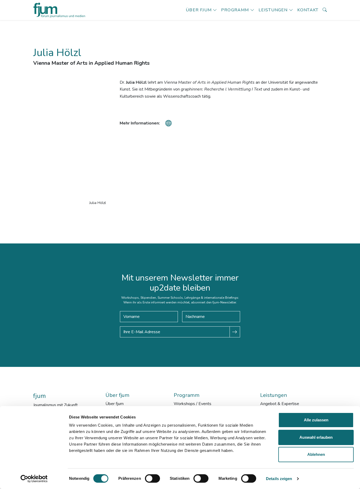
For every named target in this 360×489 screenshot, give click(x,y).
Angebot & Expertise (279, 404)
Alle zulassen (316, 420)
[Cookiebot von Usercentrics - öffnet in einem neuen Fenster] (34, 479)
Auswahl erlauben (316, 437)
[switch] (152, 478)
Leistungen (273, 10)
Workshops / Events (192, 404)
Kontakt (307, 10)
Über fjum (199, 10)
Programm (235, 10)
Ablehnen (316, 454)
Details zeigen (279, 478)
